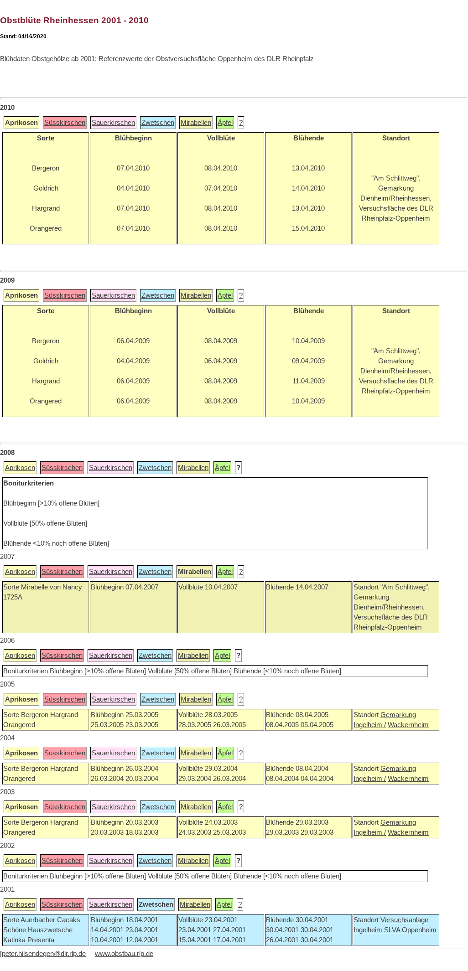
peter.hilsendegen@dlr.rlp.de (44, 953)
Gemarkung (398, 714)
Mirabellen (196, 122)
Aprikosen (20, 467)
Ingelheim (369, 930)
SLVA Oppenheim (410, 930)
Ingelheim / (370, 724)
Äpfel (225, 122)
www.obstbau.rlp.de (124, 953)
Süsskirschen (64, 122)
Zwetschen (157, 122)
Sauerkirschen (113, 122)
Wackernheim (408, 724)
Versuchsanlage (404, 920)
